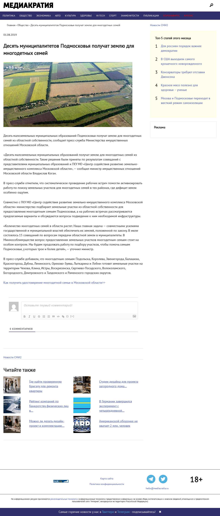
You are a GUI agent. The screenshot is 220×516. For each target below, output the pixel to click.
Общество (25, 15)
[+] (72, 316)
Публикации (151, 15)
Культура (70, 15)
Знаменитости (130, 15)
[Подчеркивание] (34, 316)
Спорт (113, 15)
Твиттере (108, 512)
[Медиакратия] (28, 6)
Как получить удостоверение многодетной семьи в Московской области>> (54, 283)
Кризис (188, 15)
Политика (9, 15)
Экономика (43, 15)
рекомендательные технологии (64, 499)
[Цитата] (53, 316)
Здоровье (86, 15)
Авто (58, 15)
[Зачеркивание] (39, 316)
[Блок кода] (58, 316)
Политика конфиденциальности (107, 484)
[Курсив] (29, 316)
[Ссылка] (63, 316)
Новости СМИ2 (12, 357)
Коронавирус (171, 15)
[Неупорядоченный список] (48, 316)
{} (67, 316)
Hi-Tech (100, 15)
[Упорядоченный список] (43, 316)
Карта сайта (106, 478)
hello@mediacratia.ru (157, 488)
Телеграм (123, 512)
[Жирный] (24, 316)
